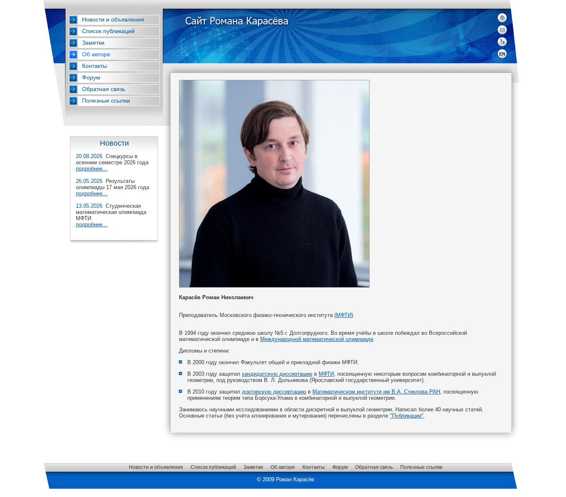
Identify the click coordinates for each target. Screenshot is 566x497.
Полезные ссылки (106, 100)
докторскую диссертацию (274, 392)
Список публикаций (108, 31)
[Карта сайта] (502, 41)
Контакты (94, 65)
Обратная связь (103, 89)
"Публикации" (406, 416)
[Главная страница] (502, 17)
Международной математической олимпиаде (316, 339)
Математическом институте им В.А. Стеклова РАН (376, 392)
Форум (91, 77)
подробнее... (91, 169)
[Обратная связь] (502, 29)
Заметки (93, 42)
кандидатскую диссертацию (277, 374)
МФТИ (343, 315)
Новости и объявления (113, 19)
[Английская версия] (502, 53)
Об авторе (96, 54)
